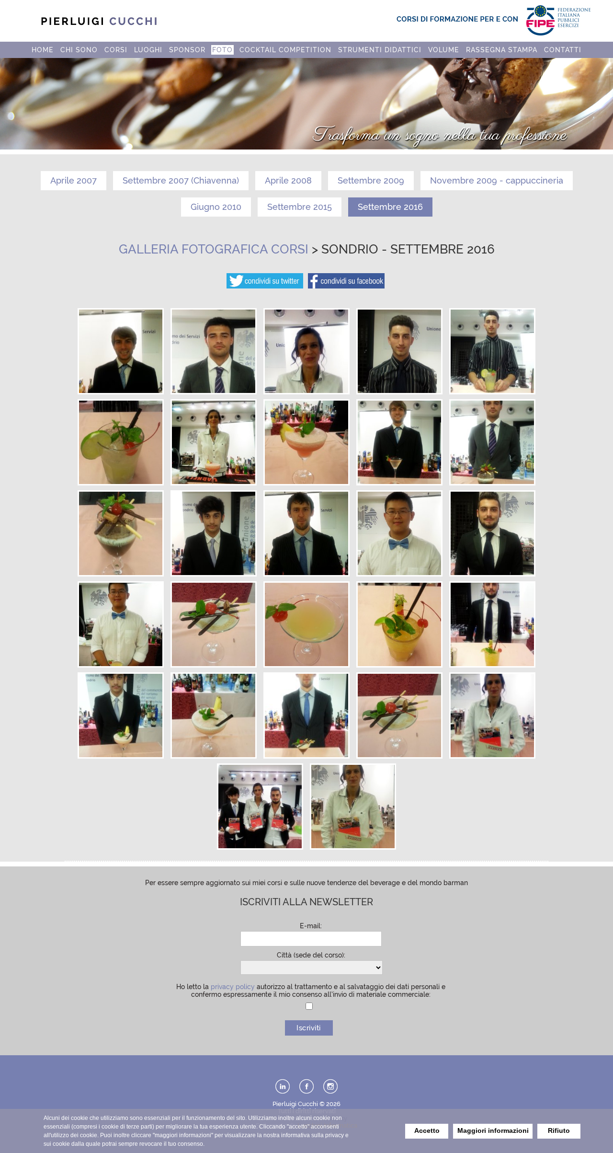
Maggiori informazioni (493, 1130)
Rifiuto (559, 1130)
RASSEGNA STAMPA (501, 50)
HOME (43, 50)
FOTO (222, 50)
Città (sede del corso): (311, 955)
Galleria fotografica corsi (213, 249)
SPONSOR (187, 50)
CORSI (115, 50)
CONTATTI (562, 50)
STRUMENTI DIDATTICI (379, 50)
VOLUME (443, 50)
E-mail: (311, 926)
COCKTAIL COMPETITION (285, 50)
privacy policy (233, 987)
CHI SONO (79, 50)
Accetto (427, 1130)
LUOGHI (148, 50)
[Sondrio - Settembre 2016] (120, 390)
